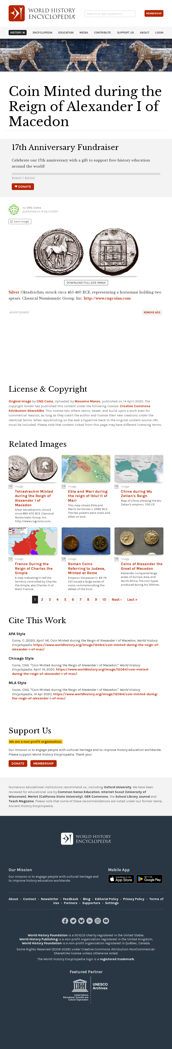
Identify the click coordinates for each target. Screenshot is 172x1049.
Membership (43, 763)
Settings (112, 903)
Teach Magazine (21, 801)
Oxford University (117, 787)
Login (159, 32)
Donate (18, 763)
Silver (14, 292)
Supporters (91, 903)
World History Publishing (38, 939)
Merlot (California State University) (55, 796)
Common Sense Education (79, 792)
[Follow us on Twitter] (73, 923)
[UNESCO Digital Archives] (86, 989)
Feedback (70, 899)
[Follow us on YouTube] (106, 923)
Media (83, 32)
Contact (29, 899)
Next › (117, 599)
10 (104, 599)
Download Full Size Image (86, 282)
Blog (86, 899)
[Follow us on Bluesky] (82, 923)
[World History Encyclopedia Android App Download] (149, 879)
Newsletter (49, 899)
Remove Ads (152, 312)
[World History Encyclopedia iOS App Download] (121, 879)
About (144, 32)
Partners (70, 903)
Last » (132, 599)
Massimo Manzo (87, 401)
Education (65, 32)
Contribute (102, 32)
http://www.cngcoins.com (107, 298)
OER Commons (96, 796)
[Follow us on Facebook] (65, 923)
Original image (20, 401)
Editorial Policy (106, 899)
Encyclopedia (42, 32)
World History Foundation (48, 935)
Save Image (19, 221)
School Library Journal (132, 796)
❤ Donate (23, 187)
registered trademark (117, 959)
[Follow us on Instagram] (98, 923)
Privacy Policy (133, 899)
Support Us (125, 32)
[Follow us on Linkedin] (90, 923)
